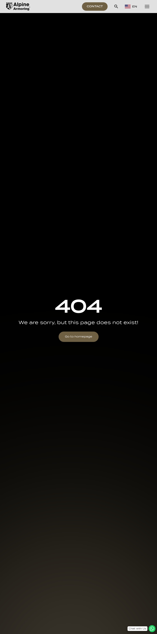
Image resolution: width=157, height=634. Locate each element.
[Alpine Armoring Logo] (18, 6)
